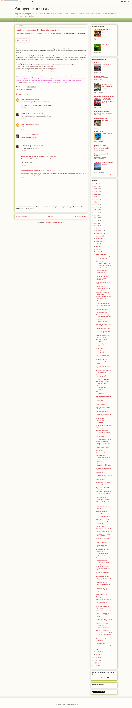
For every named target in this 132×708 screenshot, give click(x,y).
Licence (27, 20)
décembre (99, 230)
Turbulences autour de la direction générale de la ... (104, 493)
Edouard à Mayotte (107, 133)
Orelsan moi (99, 450)
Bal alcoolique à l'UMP (102, 447)
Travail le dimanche (102, 309)
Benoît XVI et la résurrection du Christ (103, 456)
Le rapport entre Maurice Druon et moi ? (103, 469)
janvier (98, 654)
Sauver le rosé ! (100, 479)
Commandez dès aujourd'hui (23, 82)
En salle (18, 20)
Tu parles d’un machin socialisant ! (102, 522)
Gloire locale (99, 508)
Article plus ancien (79, 216)
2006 (96, 663)
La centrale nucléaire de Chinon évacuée (103, 257)
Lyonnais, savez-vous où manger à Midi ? (103, 371)
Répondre (23, 107)
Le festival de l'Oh (101, 359)
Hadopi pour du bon (102, 597)
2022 (96, 194)
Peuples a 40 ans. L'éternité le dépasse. (103, 498)
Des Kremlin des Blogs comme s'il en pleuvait (103, 315)
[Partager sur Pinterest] (35, 87)
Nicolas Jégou (25, 113)
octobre (98, 236)
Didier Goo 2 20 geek (102, 519)
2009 (96, 228)
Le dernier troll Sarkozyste (104, 425)
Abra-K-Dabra (105, 120)
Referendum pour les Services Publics (102, 382)
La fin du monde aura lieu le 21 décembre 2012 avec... (103, 305)
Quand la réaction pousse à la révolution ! (103, 297)
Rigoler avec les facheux (103, 599)
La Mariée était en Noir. (101, 111)
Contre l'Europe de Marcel (104, 531)
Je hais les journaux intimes (103, 162)
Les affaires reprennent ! (103, 646)
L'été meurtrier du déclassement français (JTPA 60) (108, 101)
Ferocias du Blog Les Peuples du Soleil (32, 170)
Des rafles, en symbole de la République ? (104, 375)
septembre (99, 238)
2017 (96, 207)
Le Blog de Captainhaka (102, 132)
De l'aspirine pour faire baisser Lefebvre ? (102, 550)
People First (99, 472)
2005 (96, 665)
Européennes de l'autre (103, 328)
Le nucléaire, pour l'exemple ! (101, 351)
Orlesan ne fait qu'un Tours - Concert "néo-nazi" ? (103, 443)
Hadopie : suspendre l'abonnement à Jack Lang (103, 432)
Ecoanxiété (105, 164)
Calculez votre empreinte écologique (103, 392)
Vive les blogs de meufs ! (103, 558)
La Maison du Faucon (101, 63)
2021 (96, 197)
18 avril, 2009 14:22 (33, 124)
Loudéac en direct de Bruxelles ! (102, 607)
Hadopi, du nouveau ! (102, 630)
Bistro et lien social (101, 514)
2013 (96, 218)
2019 (96, 202)
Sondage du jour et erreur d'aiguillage (104, 325)
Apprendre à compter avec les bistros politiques (102, 278)
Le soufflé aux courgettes (101, 77)
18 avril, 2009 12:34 (33, 99)
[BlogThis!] (30, 87)
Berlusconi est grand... (102, 506)
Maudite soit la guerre (100, 157)
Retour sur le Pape (101, 453)
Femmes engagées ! (102, 411)
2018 (96, 204)
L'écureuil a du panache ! (103, 516)
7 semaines (99, 400)
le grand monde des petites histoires (53, 77)
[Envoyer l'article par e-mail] (24, 86)
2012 (96, 220)
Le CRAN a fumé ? (101, 268)
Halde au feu (99, 261)
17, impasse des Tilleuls (102, 29)
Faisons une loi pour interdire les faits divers (103, 464)
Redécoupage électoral (103, 482)
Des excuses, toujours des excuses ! (102, 403)
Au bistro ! (97, 43)
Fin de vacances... (107, 64)
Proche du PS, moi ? (102, 312)
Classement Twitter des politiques (103, 639)
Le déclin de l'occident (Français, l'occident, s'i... (103, 568)
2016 (96, 210)
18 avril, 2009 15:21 (32, 135)
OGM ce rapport (101, 428)
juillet (98, 244)
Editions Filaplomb (26, 89)
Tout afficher (113, 174)
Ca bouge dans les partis (103, 439)
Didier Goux (24, 99)
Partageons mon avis (33, 8)
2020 (96, 199)
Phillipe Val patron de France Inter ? (102, 624)
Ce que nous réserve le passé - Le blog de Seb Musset (104, 97)
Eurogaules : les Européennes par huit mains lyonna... (103, 288)
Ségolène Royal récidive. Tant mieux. (103, 408)
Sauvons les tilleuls (101, 594)
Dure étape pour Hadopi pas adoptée (103, 534)
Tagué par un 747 (101, 254)
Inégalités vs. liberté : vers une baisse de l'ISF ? (104, 620)
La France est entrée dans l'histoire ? (102, 554)
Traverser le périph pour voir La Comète (103, 336)
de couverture (26, 33)
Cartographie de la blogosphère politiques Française (103, 562)
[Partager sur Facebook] (33, 87)
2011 (96, 223)
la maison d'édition (50, 66)
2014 (96, 215)
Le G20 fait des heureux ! (103, 627)
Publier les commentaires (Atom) (55, 222)
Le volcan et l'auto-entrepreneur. (103, 113)
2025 (96, 186)
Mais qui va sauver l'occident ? (101, 546)
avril (97, 252)
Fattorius (97, 83)
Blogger (75, 704)
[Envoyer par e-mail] (28, 87)
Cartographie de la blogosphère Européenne (101, 272)
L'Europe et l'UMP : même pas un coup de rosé (104, 476)
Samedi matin (100, 526)
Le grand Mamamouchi (103, 485)
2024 (96, 189)
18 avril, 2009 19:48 (50, 156)
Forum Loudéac (100, 643)
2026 (96, 183)
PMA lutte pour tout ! (102, 301)
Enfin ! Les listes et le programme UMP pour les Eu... (103, 615)
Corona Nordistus (101, 542)
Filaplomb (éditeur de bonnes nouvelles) (33, 156)
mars (98, 649)
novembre (99, 233)
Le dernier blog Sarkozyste (100, 419)
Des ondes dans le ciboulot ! (101, 340)
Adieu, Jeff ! (105, 44)
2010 (96, 226)
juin (97, 246)
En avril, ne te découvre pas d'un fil (103, 332)
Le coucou (24, 135)
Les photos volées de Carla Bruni (102, 293)
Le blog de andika (100, 145)
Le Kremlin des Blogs (102, 379)
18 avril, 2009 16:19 (37, 145)
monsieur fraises (99, 76)
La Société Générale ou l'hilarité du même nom (103, 264)
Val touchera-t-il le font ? (103, 610)
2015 (96, 212)
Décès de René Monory (103, 511)
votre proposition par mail (79, 56)
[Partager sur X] (32, 87)
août (97, 241)
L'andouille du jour (101, 321)
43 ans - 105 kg (100, 348)
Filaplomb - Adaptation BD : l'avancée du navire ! (104, 415)
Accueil (50, 216)
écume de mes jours (101, 118)
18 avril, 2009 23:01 (50, 170)
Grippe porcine (100, 319)
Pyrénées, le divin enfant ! (104, 528)
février (98, 651)
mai (97, 249)
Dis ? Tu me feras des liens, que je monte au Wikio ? (103, 578)
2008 (96, 657)
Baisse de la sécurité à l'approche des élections (102, 387)
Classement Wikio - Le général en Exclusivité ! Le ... (103, 584)
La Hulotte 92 (100, 422)
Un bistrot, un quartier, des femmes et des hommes (108, 86)
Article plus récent (22, 216)
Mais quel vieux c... (101, 436)
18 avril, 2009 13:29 (37, 113)
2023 (96, 191)
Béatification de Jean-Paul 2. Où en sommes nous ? (104, 634)
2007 (96, 660)
